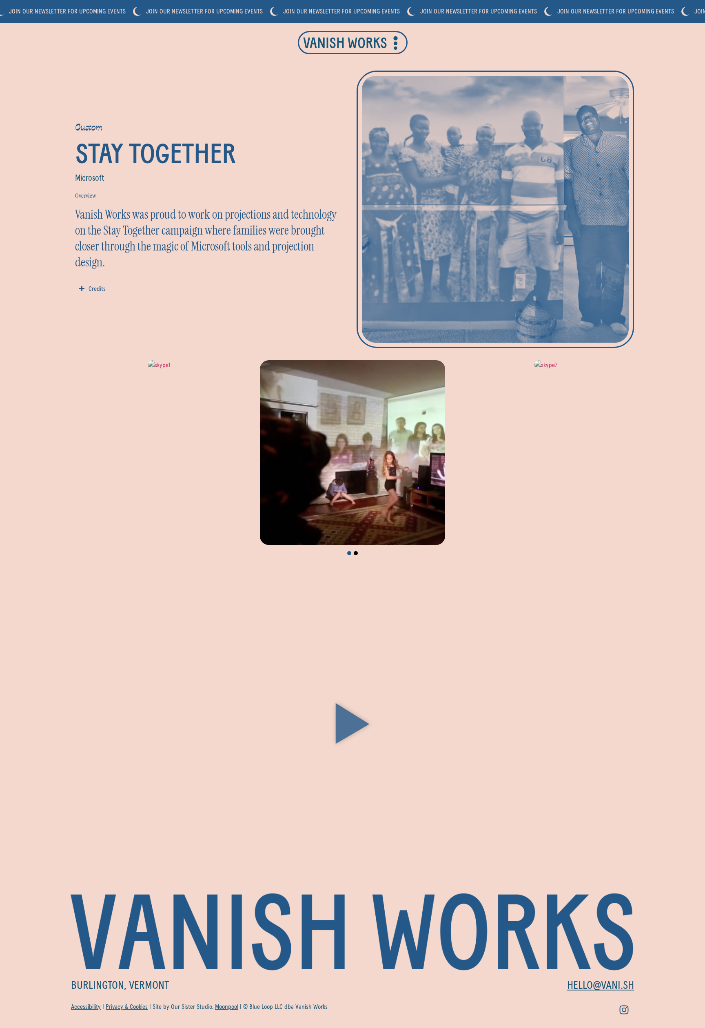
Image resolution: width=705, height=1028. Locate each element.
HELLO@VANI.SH (600, 985)
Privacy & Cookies (127, 1007)
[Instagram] (624, 1009)
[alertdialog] (352, 11)
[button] (349, 553)
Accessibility (86, 1007)
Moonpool (226, 1007)
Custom (88, 127)
